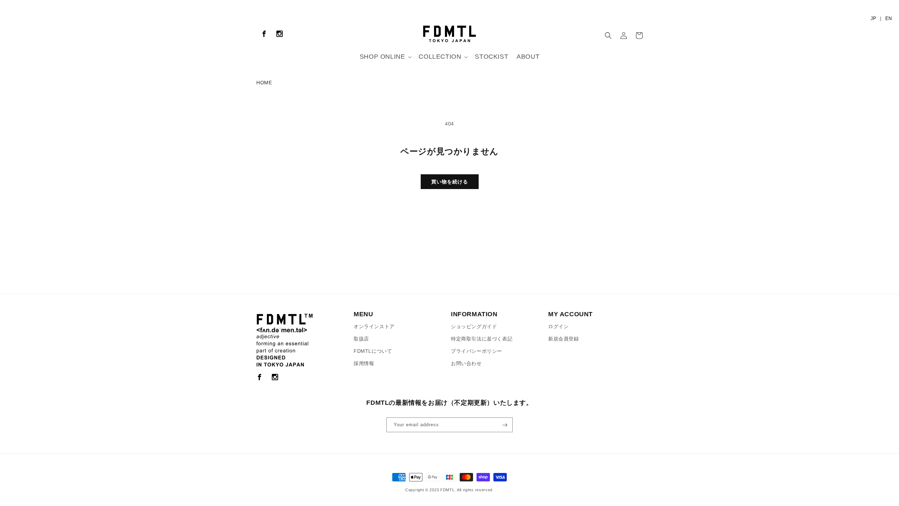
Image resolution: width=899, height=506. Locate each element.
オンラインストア (374, 326)
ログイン (558, 326)
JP (873, 18)
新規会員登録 (563, 339)
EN (888, 18)
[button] (385, 56)
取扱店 (361, 339)
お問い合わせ (466, 363)
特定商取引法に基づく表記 (481, 339)
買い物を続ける (449, 181)
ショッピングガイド (474, 326)
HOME (264, 82)
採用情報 (364, 363)
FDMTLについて (373, 351)
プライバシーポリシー (476, 351)
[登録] (504, 424)
